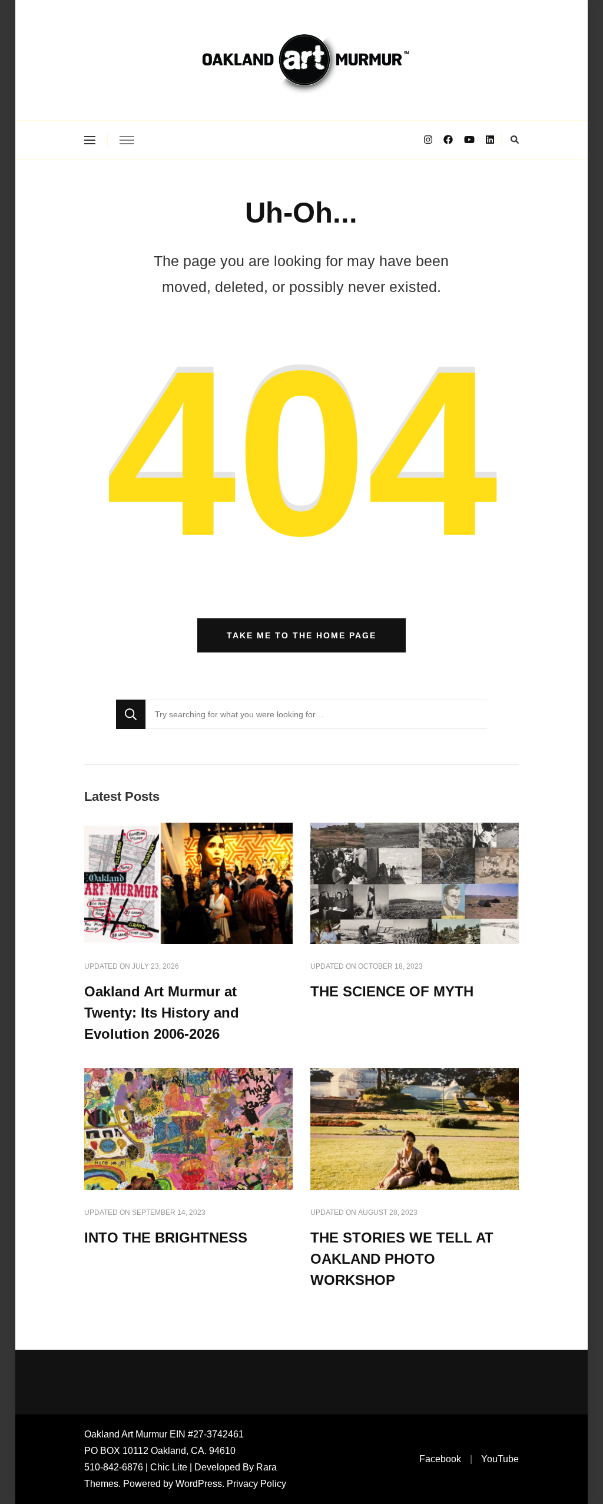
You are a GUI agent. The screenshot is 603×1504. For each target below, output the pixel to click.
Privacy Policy (256, 1484)
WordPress (198, 1484)
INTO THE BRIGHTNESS (165, 1237)
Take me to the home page (301, 635)
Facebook (440, 1459)
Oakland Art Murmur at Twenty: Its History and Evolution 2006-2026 (161, 1012)
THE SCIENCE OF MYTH (391, 991)
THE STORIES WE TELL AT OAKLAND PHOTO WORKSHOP (401, 1259)
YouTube (500, 1459)
